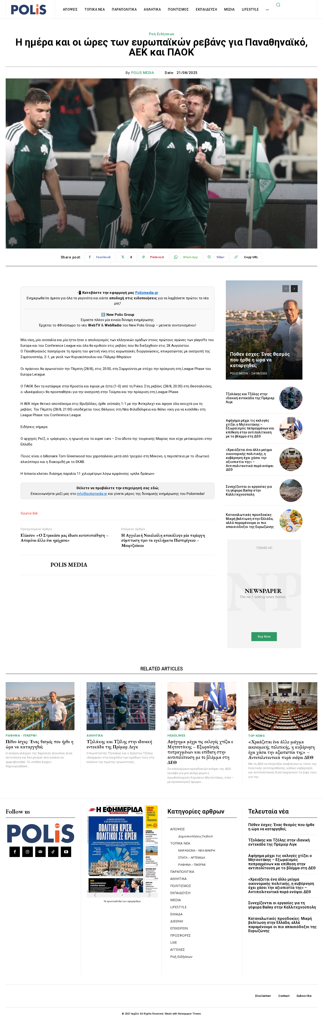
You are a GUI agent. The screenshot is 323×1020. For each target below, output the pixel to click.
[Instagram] (27, 852)
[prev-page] (285, 288)
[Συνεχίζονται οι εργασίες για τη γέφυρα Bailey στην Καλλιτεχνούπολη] (290, 490)
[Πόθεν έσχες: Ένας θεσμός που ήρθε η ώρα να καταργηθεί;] (264, 330)
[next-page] (294, 288)
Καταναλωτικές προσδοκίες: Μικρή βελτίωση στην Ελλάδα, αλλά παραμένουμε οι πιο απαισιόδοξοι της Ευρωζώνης (250, 520)
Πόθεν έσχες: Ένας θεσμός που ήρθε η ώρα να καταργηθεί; (260, 359)
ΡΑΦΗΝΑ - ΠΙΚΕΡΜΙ (21, 735)
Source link (29, 513)
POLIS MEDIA (142, 73)
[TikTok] (53, 852)
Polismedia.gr (146, 293)
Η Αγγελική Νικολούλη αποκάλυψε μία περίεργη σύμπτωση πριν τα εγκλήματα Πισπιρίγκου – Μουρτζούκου (163, 540)
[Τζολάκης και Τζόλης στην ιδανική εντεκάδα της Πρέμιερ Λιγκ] (290, 398)
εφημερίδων (134, 901)
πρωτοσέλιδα (114, 901)
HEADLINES (176, 735)
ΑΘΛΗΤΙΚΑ (95, 735)
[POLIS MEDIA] (32, 565)
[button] (278, 4)
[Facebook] (14, 852)
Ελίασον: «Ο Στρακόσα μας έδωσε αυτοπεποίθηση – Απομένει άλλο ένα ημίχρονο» (65, 538)
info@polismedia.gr (92, 494)
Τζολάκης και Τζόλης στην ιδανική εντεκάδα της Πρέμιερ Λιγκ (250, 398)
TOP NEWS (256, 735)
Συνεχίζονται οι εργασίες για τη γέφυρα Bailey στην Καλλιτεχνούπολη (249, 491)
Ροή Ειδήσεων (161, 34)
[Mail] (40, 852)
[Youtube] (66, 852)
